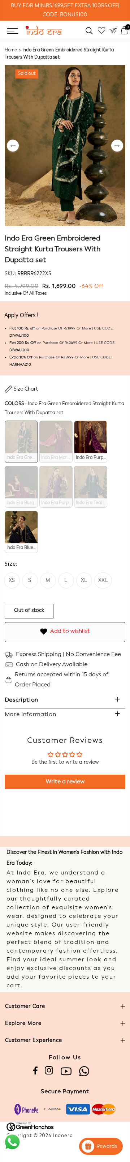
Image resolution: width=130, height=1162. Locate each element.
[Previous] (13, 146)
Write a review (65, 782)
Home (11, 50)
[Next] (117, 146)
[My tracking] (113, 30)
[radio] (21, 442)
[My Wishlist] (101, 30)
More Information (30, 715)
